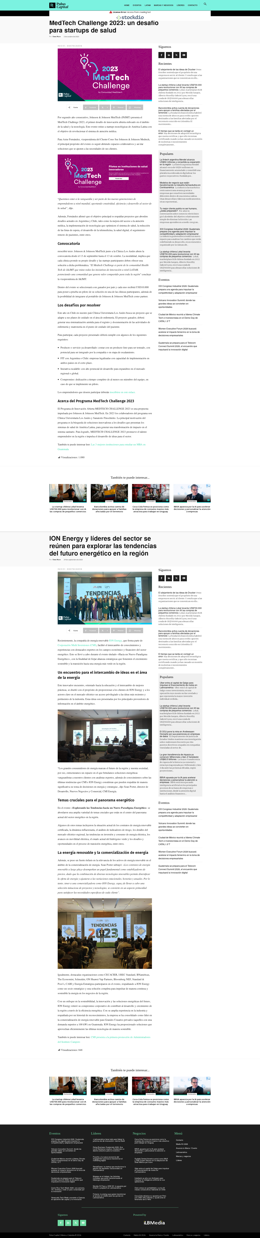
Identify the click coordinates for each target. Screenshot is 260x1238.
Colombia (109, 501)
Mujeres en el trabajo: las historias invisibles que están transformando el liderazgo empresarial (107, 1178)
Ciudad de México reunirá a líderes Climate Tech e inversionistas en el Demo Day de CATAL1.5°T (179, 318)
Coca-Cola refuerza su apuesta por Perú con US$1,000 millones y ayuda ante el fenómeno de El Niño (150, 1197)
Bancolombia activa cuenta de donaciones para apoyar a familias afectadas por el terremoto (178, 110)
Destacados (74, 46)
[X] (176, 55)
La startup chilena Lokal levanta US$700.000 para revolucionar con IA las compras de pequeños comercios (180, 87)
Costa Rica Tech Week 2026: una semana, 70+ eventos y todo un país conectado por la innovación (68, 1190)
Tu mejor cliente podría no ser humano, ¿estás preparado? (178, 209)
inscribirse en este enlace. (123, 392)
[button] (205, 3)
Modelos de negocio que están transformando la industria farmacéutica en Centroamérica (180, 185)
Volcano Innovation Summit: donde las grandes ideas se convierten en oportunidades (176, 303)
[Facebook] (161, 55)
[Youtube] (184, 55)
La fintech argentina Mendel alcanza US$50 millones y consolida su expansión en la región (180, 162)
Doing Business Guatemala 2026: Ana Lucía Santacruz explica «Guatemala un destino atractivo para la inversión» (108, 1149)
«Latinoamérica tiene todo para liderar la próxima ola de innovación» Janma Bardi (109, 1140)
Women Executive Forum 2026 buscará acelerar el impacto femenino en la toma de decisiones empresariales (179, 332)
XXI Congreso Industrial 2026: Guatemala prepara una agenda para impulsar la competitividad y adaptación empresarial (180, 231)
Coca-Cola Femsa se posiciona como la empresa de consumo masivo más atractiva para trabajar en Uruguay (151, 509)
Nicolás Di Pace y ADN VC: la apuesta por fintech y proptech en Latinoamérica (109, 1187)
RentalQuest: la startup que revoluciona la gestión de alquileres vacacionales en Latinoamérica (109, 1168)
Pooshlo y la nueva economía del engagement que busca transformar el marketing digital (108, 1159)
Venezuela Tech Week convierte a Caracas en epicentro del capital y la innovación (68, 1198)
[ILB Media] (154, 1222)
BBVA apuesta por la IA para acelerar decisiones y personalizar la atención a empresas (192, 509)
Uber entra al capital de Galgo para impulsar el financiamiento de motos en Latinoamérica (152, 1170)
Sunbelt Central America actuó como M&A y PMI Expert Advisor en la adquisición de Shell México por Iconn (151, 1160)
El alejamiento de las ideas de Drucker (177, 69)
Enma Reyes (57, 36)
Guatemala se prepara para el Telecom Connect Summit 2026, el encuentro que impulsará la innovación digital (177, 346)
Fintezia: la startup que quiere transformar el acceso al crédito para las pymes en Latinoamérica (109, 1196)
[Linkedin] (169, 55)
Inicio (61, 46)
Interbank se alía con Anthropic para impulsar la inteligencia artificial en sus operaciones (150, 1180)
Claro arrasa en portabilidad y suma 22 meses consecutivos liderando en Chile (150, 1189)
